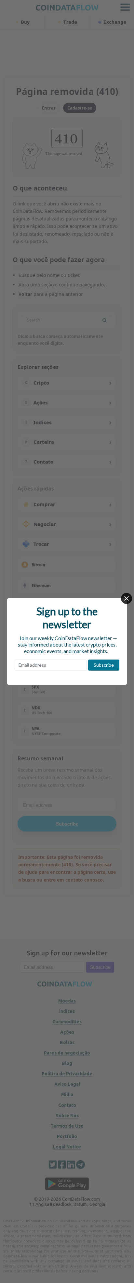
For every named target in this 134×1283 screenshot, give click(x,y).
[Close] (126, 598)
